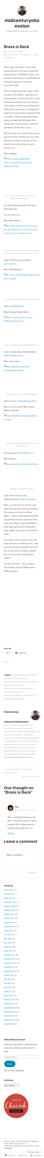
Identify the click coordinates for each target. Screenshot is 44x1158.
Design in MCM (11, 678)
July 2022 (7, 894)
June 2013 (8, 983)
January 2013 (9, 1003)
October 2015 (9, 918)
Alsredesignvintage (22, 675)
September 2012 (10, 1019)
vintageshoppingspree (14, 699)
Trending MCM (12, 55)
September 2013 (10, 971)
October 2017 (9, 914)
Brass (34, 675)
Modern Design (26, 688)
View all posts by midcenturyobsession (18, 757)
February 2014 (9, 954)
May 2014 (8, 942)
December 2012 (10, 1007)
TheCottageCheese (13, 695)
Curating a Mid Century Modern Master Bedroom (18, 771)
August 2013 (9, 975)
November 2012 (10, 1011)
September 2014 (10, 926)
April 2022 (8, 898)
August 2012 (9, 1023)
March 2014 (8, 950)
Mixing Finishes (11, 688)
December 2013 (10, 959)
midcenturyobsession (22, 23)
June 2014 (8, 938)
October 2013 (9, 967)
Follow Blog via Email (14, 1039)
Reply (12, 833)
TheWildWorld (17, 306)
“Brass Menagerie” (29, 499)
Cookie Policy (8, 1148)
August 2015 (9, 922)
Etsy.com (23, 678)
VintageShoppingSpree (27, 400)
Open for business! (30, 777)
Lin (16, 806)
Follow (9, 1064)
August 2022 (9, 890)
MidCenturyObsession (13, 355)
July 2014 (7, 934)
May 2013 (8, 987)
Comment (32, 873)
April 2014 (8, 946)
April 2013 (8, 991)
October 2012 (9, 1015)
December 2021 (10, 902)
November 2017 (10, 910)
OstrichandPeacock (25, 452)
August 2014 (9, 930)
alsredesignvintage (12, 214)
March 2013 (8, 995)
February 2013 (9, 999)
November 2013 (10, 963)
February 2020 (9, 906)
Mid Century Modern (28, 681)
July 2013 (7, 979)
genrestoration (10, 263)
